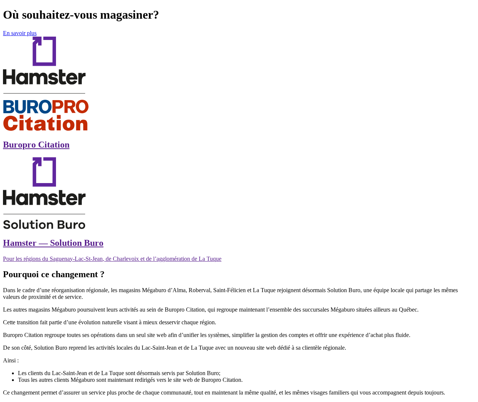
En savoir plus (20, 33)
